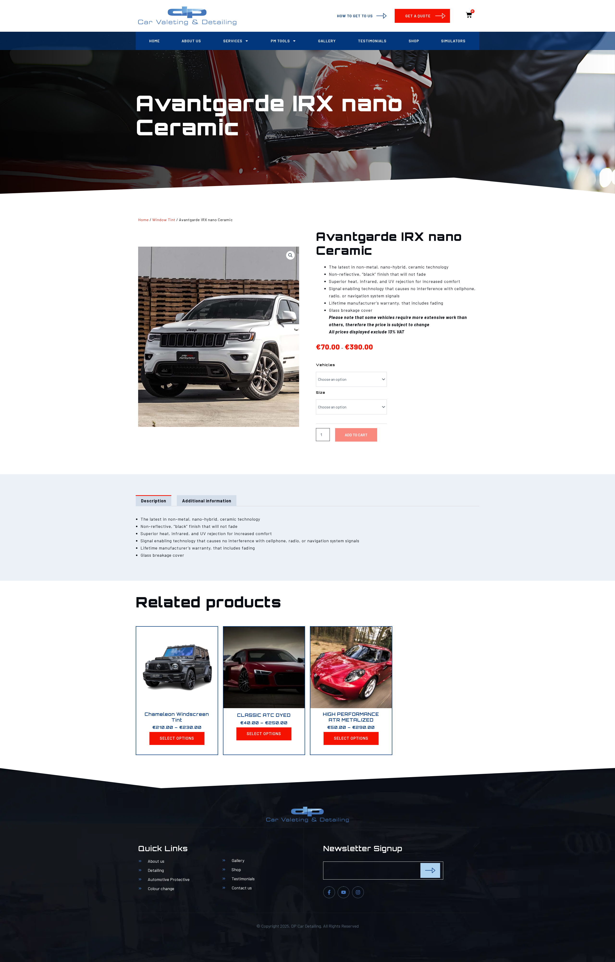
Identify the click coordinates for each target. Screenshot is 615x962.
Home (154, 40)
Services (232, 40)
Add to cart (356, 434)
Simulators (453, 40)
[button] (290, 255)
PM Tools (280, 40)
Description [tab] (153, 500)
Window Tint (163, 219)
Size (320, 392)
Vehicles (325, 365)
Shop (414, 40)
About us (191, 40)
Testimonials (372, 40)
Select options (177, 738)
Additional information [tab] (206, 500)
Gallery (327, 40)
